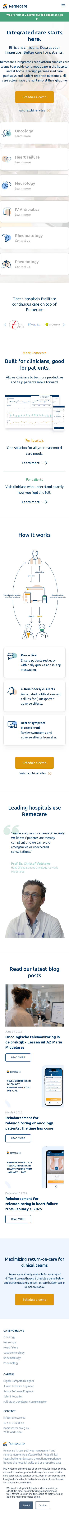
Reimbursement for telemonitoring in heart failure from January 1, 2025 (31, 1203)
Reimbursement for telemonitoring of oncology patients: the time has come (29, 1123)
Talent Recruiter (13, 1396)
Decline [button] (43, 1505)
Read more (18, 1057)
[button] (63, 6)
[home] (14, 5)
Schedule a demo (34, 97)
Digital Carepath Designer (18, 1380)
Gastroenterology (14, 1352)
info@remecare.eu (14, 1417)
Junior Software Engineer (18, 1386)
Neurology (9, 1342)
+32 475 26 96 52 (13, 1422)
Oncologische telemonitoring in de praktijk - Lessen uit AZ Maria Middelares (33, 1042)
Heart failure (10, 1347)
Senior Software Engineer (18, 1391)
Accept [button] (26, 1505)
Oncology (9, 1337)
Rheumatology (12, 1357)
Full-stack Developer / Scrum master (25, 1401)
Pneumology (10, 1363)
